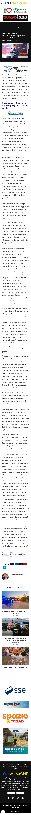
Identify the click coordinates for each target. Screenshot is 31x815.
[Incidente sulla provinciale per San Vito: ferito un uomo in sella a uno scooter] (15, 600)
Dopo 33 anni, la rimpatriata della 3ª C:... (15, 667)
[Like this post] (12, 564)
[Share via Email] (4, 567)
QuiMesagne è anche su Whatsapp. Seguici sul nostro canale (15, 105)
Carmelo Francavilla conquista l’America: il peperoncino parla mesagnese (15, 640)
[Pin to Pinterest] (25, 564)
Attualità (10, 26)
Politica (19, 764)
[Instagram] (13, 798)
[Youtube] (22, 798)
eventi (26, 764)
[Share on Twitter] (21, 564)
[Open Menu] (1, 3)
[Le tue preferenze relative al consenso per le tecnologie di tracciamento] (3, 812)
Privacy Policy (11, 793)
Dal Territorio (12, 766)
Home (3, 26)
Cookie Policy (20, 793)
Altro (15, 769)
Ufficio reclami (23, 766)
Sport (3, 766)
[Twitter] (18, 798)
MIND (19, 811)
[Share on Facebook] (17, 564)
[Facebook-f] (8, 798)
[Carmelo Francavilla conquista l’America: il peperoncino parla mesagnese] (15, 627)
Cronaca (11, 764)
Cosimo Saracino (7, 40)
